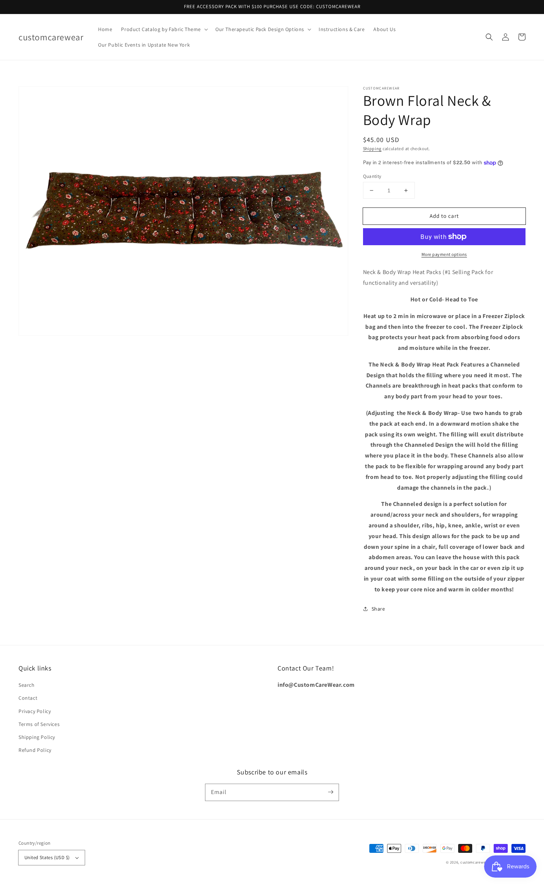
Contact (28, 698)
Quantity (372, 176)
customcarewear (474, 862)
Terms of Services (39, 724)
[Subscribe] (330, 792)
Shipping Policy (37, 737)
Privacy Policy (35, 711)
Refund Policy (35, 750)
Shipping (372, 148)
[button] (164, 29)
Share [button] (378, 608)
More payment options (444, 254)
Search (27, 685)
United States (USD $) (47, 857)
